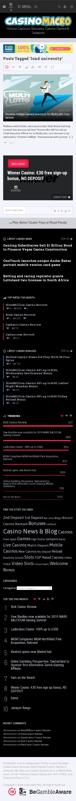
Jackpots (52, 539)
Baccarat (49, 518)
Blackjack (21, 524)
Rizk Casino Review (31, 741)
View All (65, 238)
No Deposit (44, 551)
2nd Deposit (13, 517)
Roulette (8, 557)
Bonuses (37, 523)
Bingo (58, 518)
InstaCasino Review (31, 733)
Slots (29, 557)
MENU (26, 6)
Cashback (51, 524)
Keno (62, 539)
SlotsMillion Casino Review (35, 730)
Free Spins (9, 539)
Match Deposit (38, 545)
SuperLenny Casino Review (36, 737)
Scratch (19, 557)
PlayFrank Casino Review (35, 744)
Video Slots (23, 563)
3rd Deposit (33, 518)
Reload (57, 551)
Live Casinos (15, 544)
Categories (10, 588)
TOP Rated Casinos (49, 557)
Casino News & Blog (30, 531)
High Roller (38, 539)
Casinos (65, 531)
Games (24, 538)
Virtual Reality (41, 564)
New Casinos (27, 551)
